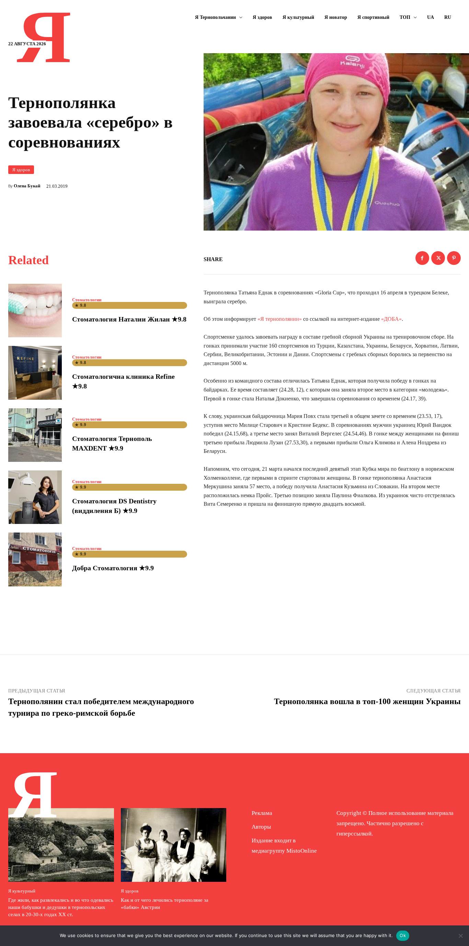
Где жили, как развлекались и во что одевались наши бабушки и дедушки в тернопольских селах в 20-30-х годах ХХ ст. (60, 907)
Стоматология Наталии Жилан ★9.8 (129, 319)
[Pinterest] (454, 258)
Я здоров (21, 169)
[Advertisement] (332, 571)
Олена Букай (27, 186)
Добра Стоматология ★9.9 (113, 568)
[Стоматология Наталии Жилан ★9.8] (35, 310)
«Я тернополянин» (280, 319)
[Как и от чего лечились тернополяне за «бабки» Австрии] (174, 845)
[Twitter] (438, 258)
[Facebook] (422, 258)
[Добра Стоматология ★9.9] (35, 559)
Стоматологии (86, 299)
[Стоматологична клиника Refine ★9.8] (35, 372)
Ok (403, 935)
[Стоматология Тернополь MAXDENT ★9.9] (35, 435)
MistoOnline (301, 851)
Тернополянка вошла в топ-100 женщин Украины (367, 701)
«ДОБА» (391, 319)
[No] (460, 935)
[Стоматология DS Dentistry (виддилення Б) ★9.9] (35, 497)
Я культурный (21, 891)
